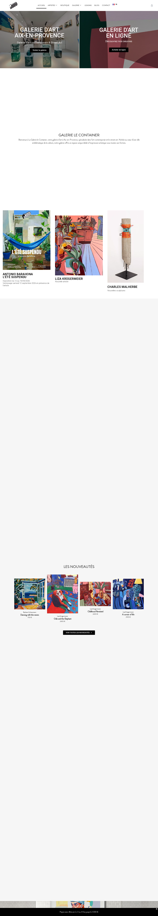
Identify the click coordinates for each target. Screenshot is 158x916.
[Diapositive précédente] (17, 599)
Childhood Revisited (63, 611)
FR (116, 4)
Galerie (75, 5)
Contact (106, 5)
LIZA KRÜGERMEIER (69, 278)
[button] (114, 4)
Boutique (64, 5)
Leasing (88, 5)
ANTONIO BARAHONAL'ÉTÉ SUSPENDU (18, 276)
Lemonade (128, 614)
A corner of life (96, 614)
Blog (96, 5)
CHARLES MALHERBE (122, 287)
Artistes (51, 5)
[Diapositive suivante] (141, 599)
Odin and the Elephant (30, 618)
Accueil (41, 5)
